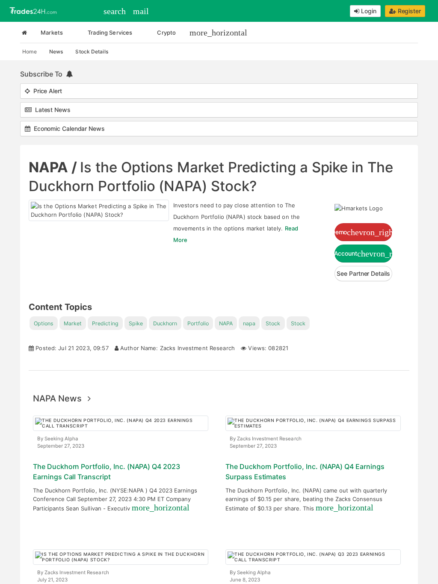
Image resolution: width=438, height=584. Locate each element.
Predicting (105, 323)
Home (29, 51)
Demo (363, 232)
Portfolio (198, 323)
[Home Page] (24, 32)
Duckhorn (165, 323)
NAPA (226, 323)
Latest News (51, 109)
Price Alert (46, 90)
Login (367, 11)
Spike (136, 323)
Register (408, 11)
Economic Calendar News (67, 128)
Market (73, 323)
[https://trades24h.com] (34, 10)
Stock (273, 323)
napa (249, 323)
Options (43, 323)
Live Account (363, 253)
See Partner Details (363, 273)
